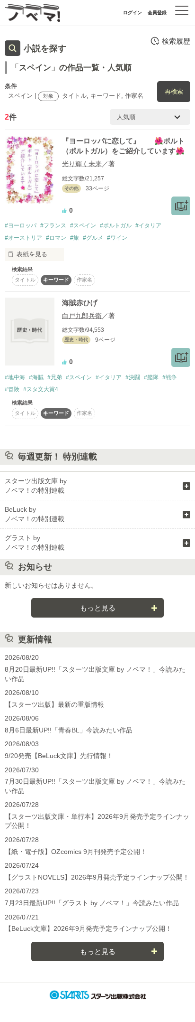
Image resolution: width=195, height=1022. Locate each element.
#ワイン (117, 237)
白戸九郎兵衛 (82, 315)
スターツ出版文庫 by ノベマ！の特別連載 (36, 485)
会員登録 (157, 12)
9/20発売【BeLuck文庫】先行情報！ (59, 755)
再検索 (174, 91)
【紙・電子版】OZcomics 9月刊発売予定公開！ (76, 851)
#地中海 (15, 377)
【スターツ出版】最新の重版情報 (54, 704)
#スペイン (83, 225)
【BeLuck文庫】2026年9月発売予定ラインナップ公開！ (88, 928)
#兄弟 (54, 377)
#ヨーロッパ (20, 225)
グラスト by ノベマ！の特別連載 (34, 542)
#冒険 (12, 389)
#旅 (74, 237)
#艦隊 (151, 377)
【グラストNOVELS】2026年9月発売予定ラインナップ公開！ (97, 877)
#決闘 (132, 377)
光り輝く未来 (82, 164)
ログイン (132, 12)
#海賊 (36, 377)
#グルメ (93, 237)
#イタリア (148, 225)
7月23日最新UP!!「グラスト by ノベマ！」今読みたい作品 (92, 903)
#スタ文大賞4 (40, 389)
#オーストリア (23, 237)
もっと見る (97, 608)
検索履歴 (176, 41)
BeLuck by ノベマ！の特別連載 (34, 514)
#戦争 (169, 377)
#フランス (53, 225)
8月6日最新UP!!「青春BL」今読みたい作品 (69, 730)
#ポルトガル (116, 225)
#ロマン (56, 237)
